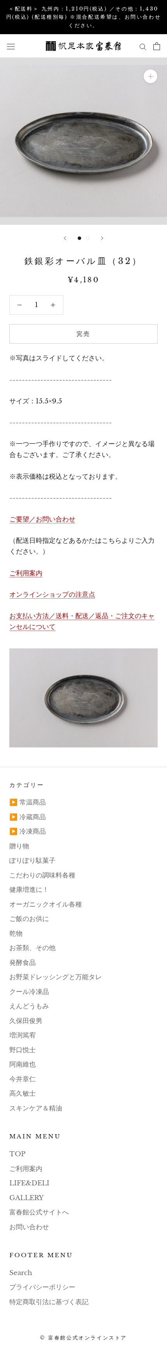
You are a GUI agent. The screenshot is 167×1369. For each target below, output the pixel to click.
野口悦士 (22, 1050)
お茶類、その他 (32, 948)
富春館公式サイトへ (39, 1212)
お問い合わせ (29, 1227)
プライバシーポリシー (42, 1287)
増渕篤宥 (22, 1035)
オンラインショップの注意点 (52, 595)
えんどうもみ (29, 1006)
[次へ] (102, 238)
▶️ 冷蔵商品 (27, 817)
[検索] (142, 46)
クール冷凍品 (29, 992)
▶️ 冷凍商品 (27, 831)
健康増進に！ (29, 890)
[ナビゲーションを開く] (11, 46)
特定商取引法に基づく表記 (49, 1302)
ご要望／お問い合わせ (42, 519)
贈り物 (19, 846)
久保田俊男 (25, 1021)
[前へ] (65, 238)
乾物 (16, 933)
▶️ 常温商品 (27, 802)
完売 (83, 333)
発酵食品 (22, 963)
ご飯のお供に (29, 919)
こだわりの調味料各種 (42, 875)
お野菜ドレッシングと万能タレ (55, 977)
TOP (17, 1154)
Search (20, 1273)
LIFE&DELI (29, 1183)
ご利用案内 (25, 573)
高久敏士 (22, 1093)
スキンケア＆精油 (35, 1108)
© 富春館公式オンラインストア (83, 1337)
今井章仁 (22, 1079)
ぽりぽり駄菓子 (32, 860)
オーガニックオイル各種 (45, 904)
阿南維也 (22, 1064)
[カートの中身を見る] (156, 46)
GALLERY (26, 1198)
